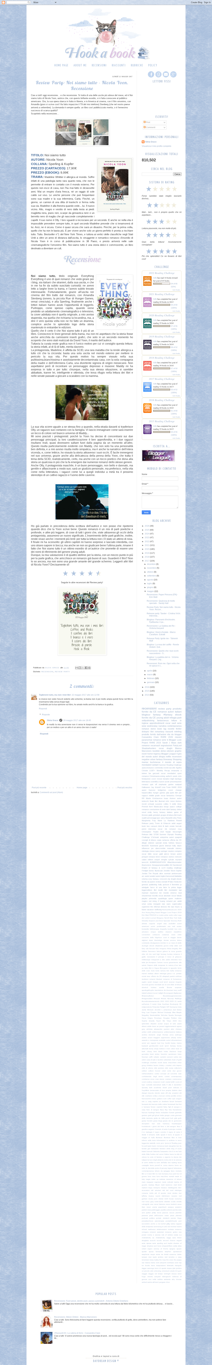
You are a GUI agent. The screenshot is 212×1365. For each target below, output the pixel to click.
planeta (179, 1215)
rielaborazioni (162, 1229)
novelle (171, 729)
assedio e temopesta (150, 1040)
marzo (150, 674)
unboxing (157, 1271)
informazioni (161, 1140)
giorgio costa (170, 1115)
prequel (145, 857)
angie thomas (162, 1035)
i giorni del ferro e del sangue (163, 1126)
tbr (165, 990)
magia (148, 1179)
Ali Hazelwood (176, 865)
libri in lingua (154, 968)
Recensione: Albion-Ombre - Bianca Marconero (75, 1317)
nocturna (178, 1199)
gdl (153, 1115)
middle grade (154, 796)
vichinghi (167, 1274)
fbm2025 (145, 846)
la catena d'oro (172, 965)
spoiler (144, 1251)
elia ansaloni (173, 1093)
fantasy (157, 714)
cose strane (159, 1079)
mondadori (147, 765)
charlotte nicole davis (158, 1062)
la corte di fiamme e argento (159, 1157)
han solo (156, 1124)
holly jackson (163, 885)
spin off (153, 784)
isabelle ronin (155, 1143)
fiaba (165, 1107)
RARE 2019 (177, 787)
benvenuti (170, 876)
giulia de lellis (159, 1118)
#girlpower (178, 993)
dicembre (151, 564)
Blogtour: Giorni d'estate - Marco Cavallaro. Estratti (161, 633)
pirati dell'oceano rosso (159, 1215)
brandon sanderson (169, 1054)
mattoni (144, 1188)
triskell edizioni (147, 993)
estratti (164, 882)
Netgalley (145, 1015)
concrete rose (176, 1074)
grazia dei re (168, 1121)
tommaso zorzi (172, 1263)
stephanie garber (166, 784)
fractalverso (177, 1110)
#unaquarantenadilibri (160, 865)
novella (155, 896)
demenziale (154, 1090)
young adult (163, 717)
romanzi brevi (154, 857)
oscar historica (159, 1204)
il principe (160, 957)
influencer (146, 848)
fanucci (179, 843)
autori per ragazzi (149, 1043)
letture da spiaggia (162, 1171)
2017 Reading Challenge (162, 378)
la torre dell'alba (160, 1162)
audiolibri (172, 923)
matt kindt (178, 1185)
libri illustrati (160, 801)
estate (172, 826)
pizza (172, 1215)
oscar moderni (171, 1204)
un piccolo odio (147, 1271)
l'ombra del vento (156, 1154)
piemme (179, 1213)
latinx (146, 968)
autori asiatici (150, 876)
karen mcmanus (158, 1146)
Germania (173, 1007)
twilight (160, 993)
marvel (144, 973)
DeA (162, 832)
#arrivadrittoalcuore (169, 910)
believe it (162, 1049)
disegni (144, 1093)
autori (155, 756)
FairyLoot (177, 745)
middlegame (172, 1188)
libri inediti (158, 890)
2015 (147, 691)
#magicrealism (147, 998)
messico (164, 1188)
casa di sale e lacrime (155, 1060)
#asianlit (168, 818)
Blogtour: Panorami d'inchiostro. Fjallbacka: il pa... (161, 620)
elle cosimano (147, 1096)
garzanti (156, 773)
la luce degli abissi (155, 1160)
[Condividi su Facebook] (86, 667)
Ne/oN (166, 918)
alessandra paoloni (161, 1029)
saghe (144, 982)
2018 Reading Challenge (162, 357)
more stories (172, 1193)
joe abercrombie (158, 848)
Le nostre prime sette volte (167, 915)
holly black (177, 846)
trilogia (173, 717)
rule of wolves (167, 1235)
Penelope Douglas (161, 1018)
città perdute (159, 1068)
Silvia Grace (52, 720)
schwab (151, 804)
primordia (152, 898)
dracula (151, 1093)
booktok (156, 751)
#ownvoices (146, 865)
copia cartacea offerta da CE (169, 840)
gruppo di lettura (167, 815)
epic (173, 1099)
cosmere (168, 1079)
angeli (159, 923)
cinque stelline (157, 932)
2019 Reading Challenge (162, 336)
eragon (179, 1099)
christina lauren (152, 1065)
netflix (168, 756)
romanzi (145, 784)
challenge (145, 1062)
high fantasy (161, 954)
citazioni (168, 932)
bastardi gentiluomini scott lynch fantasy (159, 1046)
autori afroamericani (174, 1040)
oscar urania (152, 1207)
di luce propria (165, 1090)
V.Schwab (155, 837)
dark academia (155, 1087)
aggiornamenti (170, 1026)
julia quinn (170, 793)
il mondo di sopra (172, 762)
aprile (150, 671)
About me (80, 65)
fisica (162, 1110)
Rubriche (137, 65)
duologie (145, 946)
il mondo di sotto (161, 1129)
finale (152, 801)
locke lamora (160, 971)
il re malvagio (147, 1132)
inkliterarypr (146, 960)
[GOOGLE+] (172, 77)
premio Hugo (176, 1218)
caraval (154, 826)
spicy (163, 818)
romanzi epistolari (157, 1232)
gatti (149, 1115)
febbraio (151, 678)
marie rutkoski (167, 1182)
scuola (159, 1240)
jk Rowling (173, 1143)
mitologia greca (166, 973)
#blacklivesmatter (174, 862)
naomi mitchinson (163, 1196)
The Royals (153, 873)
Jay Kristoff (156, 787)
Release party (148, 823)
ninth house (169, 1199)
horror (150, 754)
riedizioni (145, 979)
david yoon (167, 1087)
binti (155, 1051)
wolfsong (158, 910)
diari (180, 1090)
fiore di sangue (152, 1110)
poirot (179, 854)
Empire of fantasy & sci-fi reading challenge (162, 868)
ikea (178, 1126)
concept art (164, 1074)
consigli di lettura (149, 840)
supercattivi (177, 904)
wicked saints (147, 1282)
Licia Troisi (166, 787)
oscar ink (162, 829)
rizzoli (144, 804)
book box (146, 826)
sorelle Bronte (165, 987)
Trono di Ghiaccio (162, 823)
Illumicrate (159, 871)
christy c (162, 1065)
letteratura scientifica (150, 782)
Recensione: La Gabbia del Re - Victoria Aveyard (161, 627)
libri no (155, 1174)
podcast (145, 1218)
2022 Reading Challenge (162, 273)
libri (152, 731)
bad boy (160, 1043)
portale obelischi (162, 1218)
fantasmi (178, 1101)
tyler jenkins (177, 1268)
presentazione (176, 782)
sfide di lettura (176, 985)
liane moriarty (176, 1171)
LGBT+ (152, 771)
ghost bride (159, 1115)
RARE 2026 (167, 737)
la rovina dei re (167, 1160)
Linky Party (177, 818)
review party (62, 672)
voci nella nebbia (155, 1279)
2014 (147, 695)
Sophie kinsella (148, 1021)
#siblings (178, 998)
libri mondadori (170, 890)
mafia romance (176, 971)
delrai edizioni (167, 751)
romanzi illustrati (155, 979)
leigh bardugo (176, 779)
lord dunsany (164, 1174)
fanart (172, 1101)
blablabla (178, 876)
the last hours (174, 907)
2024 (147, 534)
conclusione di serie (158, 809)
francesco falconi (155, 951)
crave (173, 935)
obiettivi (167, 1201)
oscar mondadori (168, 773)
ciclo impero (177, 1065)
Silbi (155, 277)
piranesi (145, 1215)
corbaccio (156, 935)
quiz (158, 818)
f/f (168, 882)
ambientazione (157, 1032)
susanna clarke (175, 1254)
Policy (152, 65)
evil (180, 946)
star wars (166, 904)
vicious (174, 1274)
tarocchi (145, 862)
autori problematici (158, 926)
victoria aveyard (153, 1276)
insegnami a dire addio (160, 960)
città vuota (169, 1068)
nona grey (149, 1201)
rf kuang (161, 901)
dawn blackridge (155, 940)
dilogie (144, 843)
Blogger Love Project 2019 (171, 912)
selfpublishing (148, 720)
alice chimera (176, 1029)
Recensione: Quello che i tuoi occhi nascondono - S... (163, 652)
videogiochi (166, 1276)
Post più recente (39, 787)
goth (180, 1118)
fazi (177, 1104)
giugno (150, 587)
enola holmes (168, 843)
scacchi (153, 1240)
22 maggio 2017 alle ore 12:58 (85, 695)
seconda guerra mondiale (151, 985)
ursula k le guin (176, 1271)
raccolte (172, 768)
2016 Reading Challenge (162, 400)
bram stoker (154, 1054)
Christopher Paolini (150, 832)
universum (165, 1271)
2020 (147, 549)
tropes (169, 1268)
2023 (147, 537)
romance (162, 711)
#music (163, 998)
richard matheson (149, 1229)
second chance (169, 1240)
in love (179, 1137)
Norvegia (178, 1015)
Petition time (176, 1018)
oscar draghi (165, 748)
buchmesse (155, 762)
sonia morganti (153, 904)
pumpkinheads (171, 1221)
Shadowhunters (149, 748)
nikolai (161, 1199)
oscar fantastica (167, 796)
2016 (147, 687)
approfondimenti (157, 723)
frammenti (154, 846)
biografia (163, 929)
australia (162, 1040)
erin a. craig (147, 1101)
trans (153, 1265)
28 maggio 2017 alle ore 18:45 (77, 720)
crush (163, 1082)
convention (146, 935)
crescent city (165, 879)
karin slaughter (170, 1146)
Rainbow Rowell (175, 821)
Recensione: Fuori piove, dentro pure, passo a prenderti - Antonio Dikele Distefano (91, 1301)
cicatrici (169, 1065)
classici (178, 737)
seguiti (179, 1240)
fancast (152, 948)
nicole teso (146, 976)
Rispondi (43, 708)
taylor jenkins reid (160, 1257)
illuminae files (169, 1137)
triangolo (178, 1265)
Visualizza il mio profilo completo (156, 146)
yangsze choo (164, 1282)
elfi (166, 1093)
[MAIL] (165, 77)
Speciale (166, 921)
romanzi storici (149, 729)
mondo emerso (170, 893)
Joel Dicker (177, 1010)
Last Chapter (151, 1012)
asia (165, 923)
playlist (144, 898)
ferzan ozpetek (157, 1107)
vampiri (155, 765)
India (180, 1007)
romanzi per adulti (174, 901)
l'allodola (156, 1151)
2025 (147, 530)
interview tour (176, 960)
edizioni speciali (154, 843)
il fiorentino (174, 885)
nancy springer (161, 851)
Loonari (153, 918)
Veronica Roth (176, 921)
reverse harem (176, 1226)
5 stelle (173, 804)
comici (157, 1074)
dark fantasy (171, 809)
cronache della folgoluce (152, 937)
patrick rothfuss (176, 976)
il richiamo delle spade (156, 1135)
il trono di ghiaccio (173, 957)
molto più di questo (157, 1193)
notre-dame (159, 1201)
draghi (173, 879)
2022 (147, 541)
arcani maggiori (154, 1037)
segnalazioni (166, 745)
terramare (145, 1260)
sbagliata (145, 1240)
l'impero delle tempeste (156, 965)
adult (173, 823)
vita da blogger (174, 734)
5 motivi (153, 1004)
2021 (147, 545)
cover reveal (156, 779)
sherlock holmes (149, 987)
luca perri (172, 1174)
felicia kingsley (172, 948)
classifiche (178, 932)
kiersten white (165, 1149)
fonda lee (178, 882)
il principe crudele (175, 1129)
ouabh (144, 818)
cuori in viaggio (169, 937)
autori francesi (148, 790)
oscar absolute (165, 896)
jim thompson (151, 962)
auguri (179, 823)
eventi (165, 768)
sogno (150, 1249)
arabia (144, 1037)
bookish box (172, 929)
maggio (150, 591)
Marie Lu (162, 821)
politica (152, 1218)
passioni (178, 1207)
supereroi (145, 907)
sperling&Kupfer (148, 990)
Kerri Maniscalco (156, 807)
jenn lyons (165, 1143)
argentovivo (165, 1037)
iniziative (166, 779)
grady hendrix (147, 1121)
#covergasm (168, 993)
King (143, 1012)
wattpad (178, 784)
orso (151, 1204)
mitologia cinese (148, 851)
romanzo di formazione (172, 979)
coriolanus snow (148, 1079)
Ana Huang (146, 912)
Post (148, 122)
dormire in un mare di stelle (171, 943)
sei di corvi (166, 985)
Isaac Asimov (170, 798)
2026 (147, 526)
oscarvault (155, 745)
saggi (169, 1238)
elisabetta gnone (162, 946)
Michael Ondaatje (164, 1012)
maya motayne (154, 1188)
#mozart (157, 998)
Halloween (146, 787)
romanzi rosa (175, 829)
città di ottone (147, 1068)
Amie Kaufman (163, 1004)
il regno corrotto (159, 1132)
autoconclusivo (148, 768)
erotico (158, 882)
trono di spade (160, 1268)
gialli (179, 718)
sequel (157, 860)
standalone (159, 990)
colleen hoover (154, 1071)
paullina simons (166, 1210)
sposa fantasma (156, 1251)
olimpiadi (165, 976)
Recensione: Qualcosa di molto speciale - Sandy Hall (161, 602)
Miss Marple (177, 1012)
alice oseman (164, 873)
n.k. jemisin (177, 973)
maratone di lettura (174, 1179)
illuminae (159, 1137)
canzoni (170, 1057)
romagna (145, 1232)
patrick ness (146, 1210)
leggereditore (147, 890)
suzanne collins (161, 804)
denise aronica (170, 940)
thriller (179, 729)
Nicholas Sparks (167, 1015)
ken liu (179, 1146)
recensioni (47, 672)
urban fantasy (156, 759)
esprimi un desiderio (161, 1101)
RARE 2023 (155, 743)
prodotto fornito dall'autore (154, 734)
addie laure (151, 1026)
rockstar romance (175, 1229)
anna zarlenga (176, 1035)
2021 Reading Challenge (162, 294)
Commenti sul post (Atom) (51, 792)
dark (167, 826)
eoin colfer (167, 1099)
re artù (164, 1226)
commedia (159, 768)
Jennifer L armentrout (163, 1010)
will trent (155, 1282)
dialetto (175, 1090)
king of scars (176, 1149)
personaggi (151, 818)
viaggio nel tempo (155, 1274)
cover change (175, 790)
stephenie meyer (148, 1254)
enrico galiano (157, 1099)
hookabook (146, 1126)
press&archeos (147, 1221)
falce (172, 882)
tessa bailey (154, 1260)
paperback (162, 1207)
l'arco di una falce (158, 887)
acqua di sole (170, 1024)
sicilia (175, 1246)
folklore (144, 951)
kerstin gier (146, 1149)
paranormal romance (151, 740)
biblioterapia (154, 929)
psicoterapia (159, 1221)
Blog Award (155, 912)
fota (170, 1110)
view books (176, 290)
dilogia (162, 756)
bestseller (145, 929)
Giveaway (167, 759)
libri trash (178, 815)
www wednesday (150, 726)
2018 (147, 557)
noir (143, 1201)
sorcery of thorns (161, 1249)
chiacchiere (172, 1062)
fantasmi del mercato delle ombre (154, 1104)
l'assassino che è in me (169, 1151)
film (180, 948)
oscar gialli (157, 854)
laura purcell (155, 1165)
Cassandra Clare (150, 737)
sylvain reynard (175, 860)
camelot (163, 1057)
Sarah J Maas (169, 743)
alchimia (149, 1029)
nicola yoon (153, 1199)
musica (151, 1196)
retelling (178, 731)
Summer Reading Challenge (170, 765)
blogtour (146, 714)
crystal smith (170, 1082)
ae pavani (160, 1026)
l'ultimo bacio (169, 1154)
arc (143, 876)
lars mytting (172, 1162)
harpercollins (147, 793)
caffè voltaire (154, 1057)
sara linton (177, 1238)
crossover (156, 1082)
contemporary (176, 1076)
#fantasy (167, 714)
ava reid (171, 926)
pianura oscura (168, 1213)
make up (155, 1179)
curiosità (149, 1085)
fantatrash (171, 1104)
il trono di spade (173, 1135)
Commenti (150, 127)
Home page (61, 65)
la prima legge (175, 887)
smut (144, 904)
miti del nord (167, 1190)
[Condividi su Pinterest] (89, 667)
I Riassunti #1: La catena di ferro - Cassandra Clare (77, 1333)
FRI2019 (152, 915)
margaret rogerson (154, 1182)
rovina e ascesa (153, 1235)
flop (166, 1110)
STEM (156, 834)
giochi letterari (165, 846)
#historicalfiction (148, 996)
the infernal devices (158, 907)
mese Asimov (176, 801)
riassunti (169, 731)
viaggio (144, 1274)
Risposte (46, 714)
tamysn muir (147, 1257)
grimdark (156, 815)
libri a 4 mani (147, 1174)
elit (180, 1093)
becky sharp (154, 1049)
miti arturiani (156, 1190)
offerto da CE (156, 976)
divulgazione (155, 943)
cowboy (149, 1082)
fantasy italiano (165, 812)
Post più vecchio (124, 787)
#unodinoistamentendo (150, 1001)
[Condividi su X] (83, 667)
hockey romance (173, 954)
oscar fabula (176, 896)
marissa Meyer (154, 1185)
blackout (173, 1051)
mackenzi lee (156, 893)
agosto (150, 580)
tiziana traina (150, 1263)
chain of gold (177, 1060)
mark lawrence (167, 1185)
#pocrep (170, 998)
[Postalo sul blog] (79, 667)
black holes (163, 1051)
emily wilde (173, 946)
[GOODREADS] (158, 77)
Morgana (160, 918)
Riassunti (119, 65)
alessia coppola (148, 923)
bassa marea (176, 1043)
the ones (169, 1260)
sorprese (178, 987)
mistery (179, 848)
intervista (152, 829)
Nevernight (177, 832)
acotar (160, 1024)
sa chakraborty (158, 1238)
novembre (152, 568)
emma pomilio (171, 1096)
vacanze (150, 910)
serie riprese (147, 1243)
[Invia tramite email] (76, 667)
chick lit (161, 826)
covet (144, 1082)
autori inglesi (161, 876)
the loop (162, 1260)
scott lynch (163, 982)
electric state (160, 1093)
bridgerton (162, 790)
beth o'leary (147, 1051)
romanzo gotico (171, 1232)
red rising (153, 901)
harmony (166, 1124)
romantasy (159, 731)
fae (150, 773)
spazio (179, 1249)
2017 (147, 561)
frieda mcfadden (162, 1112)
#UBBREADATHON (158, 862)
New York (173, 918)
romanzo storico (167, 857)
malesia (162, 1179)
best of (179, 1049)
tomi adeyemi (161, 1263)
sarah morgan (153, 982)
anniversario (177, 873)
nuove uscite (164, 782)
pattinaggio (155, 1210)
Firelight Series (148, 871)
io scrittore (171, 1140)
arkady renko (176, 1037)
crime (180, 935)
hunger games (159, 793)
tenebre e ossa (175, 1257)
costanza (165, 935)
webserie (167, 1279)
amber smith (146, 1032)
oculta (173, 1201)
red (169, 1226)
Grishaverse (157, 798)
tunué (155, 993)
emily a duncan (159, 1096)
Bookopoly (174, 1004)
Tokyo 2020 (172, 1021)
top (180, 1263)
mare (144, 1182)
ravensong (158, 1226)
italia (143, 962)
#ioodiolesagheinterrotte (172, 996)
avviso (179, 926)
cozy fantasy (153, 879)
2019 (147, 553)
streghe (164, 860)
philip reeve (156, 1213)
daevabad (157, 1085)
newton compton (175, 851)
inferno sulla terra (149, 1140)
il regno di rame (173, 1132)
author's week (171, 776)
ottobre (150, 572)
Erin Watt (145, 915)
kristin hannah (147, 1151)
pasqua (171, 1207)
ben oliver (171, 1049)
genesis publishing (149, 885)
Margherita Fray (149, 821)
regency (157, 754)
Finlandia (155, 1007)
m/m (167, 801)
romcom (178, 857)
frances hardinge (148, 1112)
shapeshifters (167, 1246)
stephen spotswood (173, 1251)
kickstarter (155, 1149)
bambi (167, 1043)
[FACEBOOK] (150, 77)
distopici (145, 731)
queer (170, 898)
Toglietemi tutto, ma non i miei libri (55, 695)
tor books (146, 1265)
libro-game (164, 968)
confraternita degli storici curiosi (155, 1076)
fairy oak (145, 948)
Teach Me (160, 1021)
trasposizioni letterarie (165, 1265)
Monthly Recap (163, 771)
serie (179, 723)
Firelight (163, 1007)
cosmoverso (177, 1079)
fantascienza (163, 720)
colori (164, 1071)
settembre (152, 576)
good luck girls (171, 1118)
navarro (174, 1196)
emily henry (153, 812)
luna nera (152, 1176)
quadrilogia (162, 898)
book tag (161, 729)
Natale (168, 832)
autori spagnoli (175, 837)
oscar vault (170, 723)
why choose (177, 1279)
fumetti (171, 1112)
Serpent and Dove (156, 921)
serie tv (165, 740)
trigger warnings (148, 1268)
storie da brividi (162, 1254)
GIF (167, 1007)
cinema (145, 879)
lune (158, 1176)
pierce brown (170, 854)
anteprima (164, 837)
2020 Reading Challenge (162, 315)
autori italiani (175, 711)
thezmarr (169, 990)
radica (173, 1224)
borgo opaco (169, 807)
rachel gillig (165, 1224)
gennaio (151, 682)
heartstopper (177, 1124)
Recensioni (99, 65)
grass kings (157, 1121)
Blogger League (168, 754)
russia (176, 1235)
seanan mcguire (175, 982)
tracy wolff (178, 990)
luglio (150, 583)
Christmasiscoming (157, 776)
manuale (170, 848)
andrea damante (148, 1035)
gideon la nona (169, 951)
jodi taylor (148, 1146)
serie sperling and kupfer (162, 1243)
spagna (172, 1249)
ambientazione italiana (173, 1032)
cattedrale (167, 1060)
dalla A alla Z (167, 1085)
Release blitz (147, 834)
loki (167, 971)
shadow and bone (154, 1246)
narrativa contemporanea (170, 726)
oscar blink (147, 854)
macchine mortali (167, 1176)
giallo (150, 815)
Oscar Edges (147, 1018)
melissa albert (153, 973)
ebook (151, 946)
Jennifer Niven (169, 871)
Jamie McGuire (148, 1010)
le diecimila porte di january (156, 1168)
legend (170, 1168)
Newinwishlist (155, 1015)
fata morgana (161, 948)
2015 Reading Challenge (162, 421)
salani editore (147, 860)
